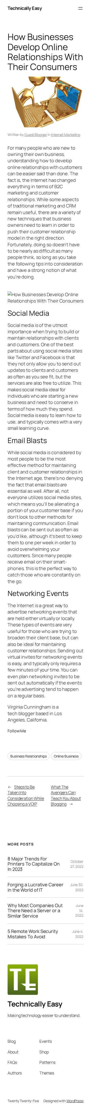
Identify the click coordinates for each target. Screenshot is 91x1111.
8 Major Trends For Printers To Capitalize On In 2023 (34, 864)
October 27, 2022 (76, 864)
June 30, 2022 (76, 887)
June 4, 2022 (77, 934)
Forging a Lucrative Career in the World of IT (35, 887)
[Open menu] (80, 8)
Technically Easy (25, 8)
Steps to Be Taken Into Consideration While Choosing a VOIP (26, 795)
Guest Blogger (36, 134)
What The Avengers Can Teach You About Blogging (66, 795)
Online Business (66, 756)
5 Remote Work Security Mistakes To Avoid (33, 934)
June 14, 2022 (79, 910)
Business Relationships (28, 756)
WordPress (74, 1100)
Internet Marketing (65, 134)
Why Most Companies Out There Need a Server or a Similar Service (35, 910)
